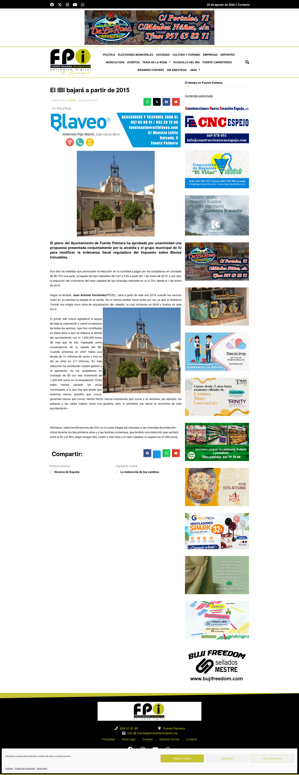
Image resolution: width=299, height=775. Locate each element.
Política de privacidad (25, 768)
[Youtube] (75, 4)
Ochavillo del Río (186, 62)
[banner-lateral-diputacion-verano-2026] (217, 215)
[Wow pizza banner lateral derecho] (217, 487)
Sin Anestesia (177, 70)
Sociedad (163, 55)
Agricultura (115, 62)
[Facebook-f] (52, 4)
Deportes (227, 55)
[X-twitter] (60, 4)
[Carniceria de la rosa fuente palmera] (217, 261)
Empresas (210, 55)
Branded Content (151, 70)
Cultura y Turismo (186, 55)
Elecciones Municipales (135, 55)
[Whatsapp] (82, 4)
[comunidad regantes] (217, 169)
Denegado (227, 758)
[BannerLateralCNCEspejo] (217, 124)
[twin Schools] (217, 396)
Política (109, 55)
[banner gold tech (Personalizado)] (217, 531)
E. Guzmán (70, 100)
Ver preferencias (272, 758)
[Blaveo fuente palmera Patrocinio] (116, 130)
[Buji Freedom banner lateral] (217, 665)
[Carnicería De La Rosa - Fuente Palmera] (149, 27)
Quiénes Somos (169, 739)
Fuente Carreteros (217, 62)
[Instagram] (67, 4)
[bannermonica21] (217, 351)
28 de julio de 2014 (87, 100)
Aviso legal (42, 768)
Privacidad (108, 739)
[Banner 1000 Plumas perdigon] (217, 306)
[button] (247, 62)
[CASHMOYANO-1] (217, 442)
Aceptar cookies (182, 758)
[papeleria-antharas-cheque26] (217, 620)
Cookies (9, 768)
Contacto (191, 739)
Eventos (133, 62)
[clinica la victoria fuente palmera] (217, 575)
